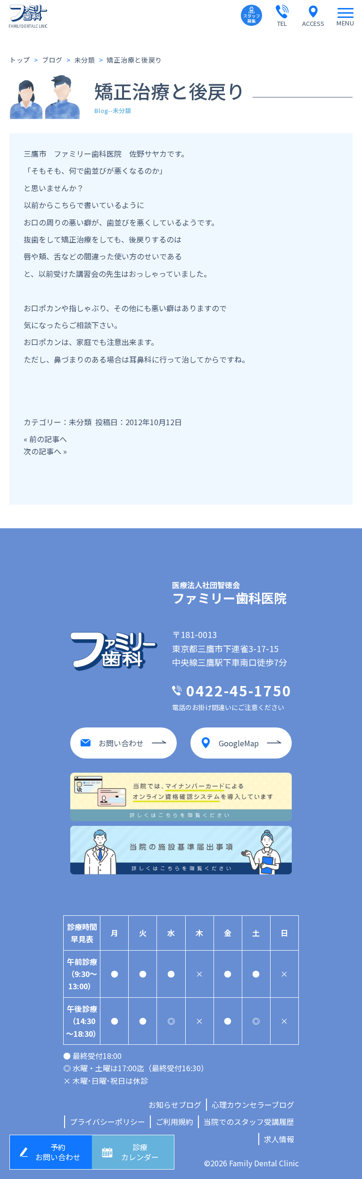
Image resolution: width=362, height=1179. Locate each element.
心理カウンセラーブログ (253, 1104)
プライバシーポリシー (107, 1121)
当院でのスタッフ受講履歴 (249, 1121)
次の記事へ (42, 451)
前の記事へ (48, 438)
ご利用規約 (174, 1121)
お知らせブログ (174, 1104)
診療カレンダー (140, 1152)
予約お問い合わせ (58, 1152)
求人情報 (279, 1139)
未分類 (80, 422)
